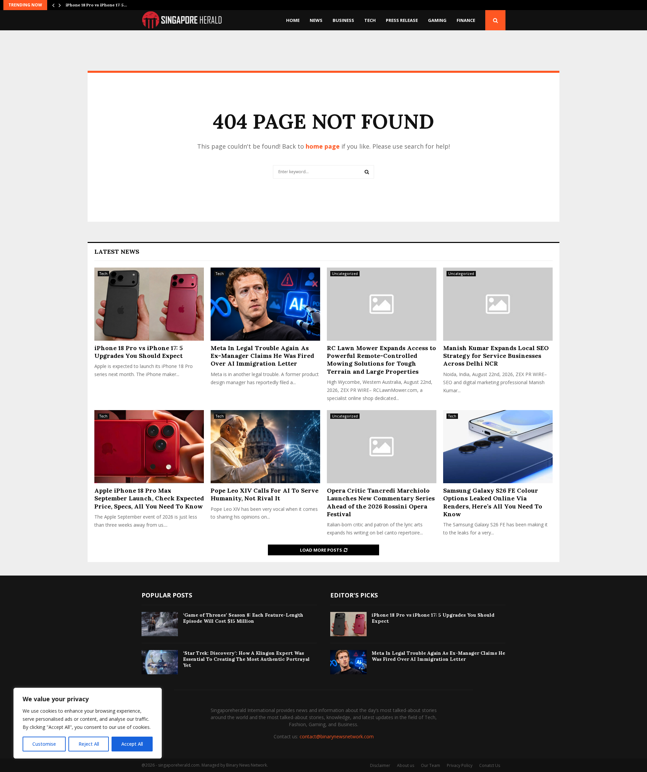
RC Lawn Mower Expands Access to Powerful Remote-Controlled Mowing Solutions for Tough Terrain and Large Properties (381, 359)
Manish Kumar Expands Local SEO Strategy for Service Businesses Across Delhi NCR (496, 356)
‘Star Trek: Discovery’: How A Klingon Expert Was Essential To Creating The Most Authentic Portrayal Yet (246, 659)
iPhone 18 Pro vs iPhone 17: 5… (96, 4)
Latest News (116, 251)
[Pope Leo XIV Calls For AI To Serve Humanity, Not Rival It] (265, 446)
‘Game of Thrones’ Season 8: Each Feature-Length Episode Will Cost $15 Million (243, 618)
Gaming (437, 20)
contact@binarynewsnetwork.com (337, 736)
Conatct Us (489, 765)
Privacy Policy (459, 765)
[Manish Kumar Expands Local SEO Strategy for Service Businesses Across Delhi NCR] (498, 304)
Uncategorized (345, 273)
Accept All (132, 744)
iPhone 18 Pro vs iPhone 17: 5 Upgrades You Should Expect (138, 352)
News (316, 20)
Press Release (402, 20)
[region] (87, 723)
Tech (370, 20)
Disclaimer (380, 765)
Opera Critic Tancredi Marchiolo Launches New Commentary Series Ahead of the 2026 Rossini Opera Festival (381, 502)
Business (343, 20)
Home (293, 20)
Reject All (89, 744)
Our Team (430, 765)
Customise (44, 744)
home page (323, 146)
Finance (466, 20)
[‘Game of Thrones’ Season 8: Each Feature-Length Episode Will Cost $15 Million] (160, 624)
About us (405, 765)
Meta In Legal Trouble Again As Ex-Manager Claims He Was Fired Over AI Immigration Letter (262, 356)
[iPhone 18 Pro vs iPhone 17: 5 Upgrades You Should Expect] (149, 304)
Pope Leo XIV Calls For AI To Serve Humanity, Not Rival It (264, 494)
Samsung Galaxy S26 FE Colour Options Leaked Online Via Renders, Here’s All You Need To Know (492, 502)
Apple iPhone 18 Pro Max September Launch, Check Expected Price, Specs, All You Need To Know (149, 498)
